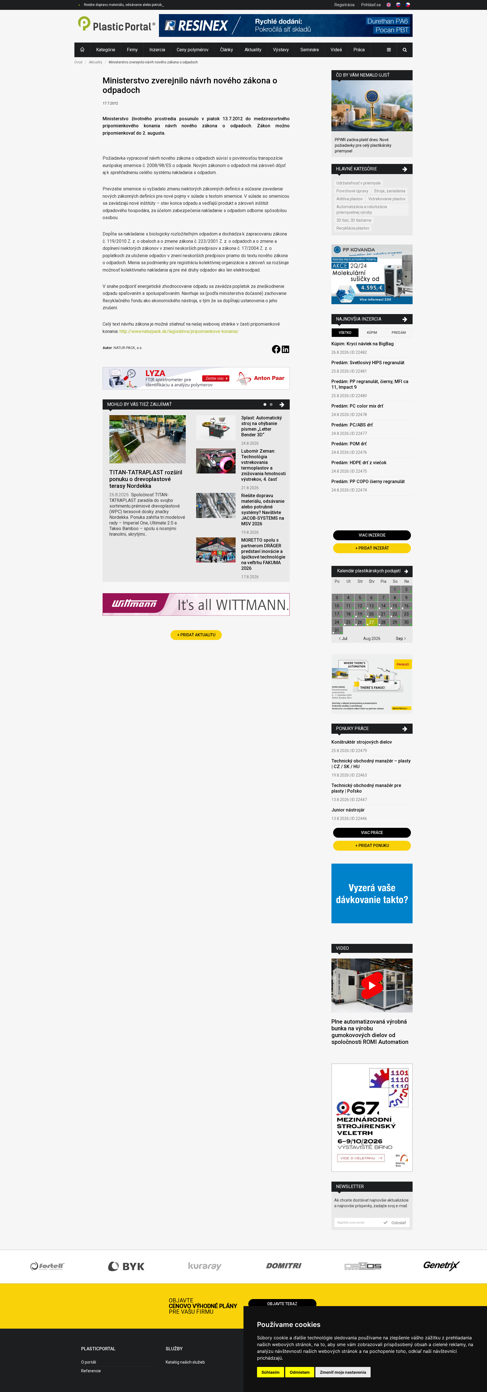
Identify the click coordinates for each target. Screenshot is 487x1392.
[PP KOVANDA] (372, 275)
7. (383, 597)
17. (337, 614)
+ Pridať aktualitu (196, 635)
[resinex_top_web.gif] (286, 26)
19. (360, 614)
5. (360, 597)
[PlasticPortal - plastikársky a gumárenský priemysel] (116, 26)
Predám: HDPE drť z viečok (358, 462)
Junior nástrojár (348, 810)
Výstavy (281, 49)
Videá (336, 49)
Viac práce (372, 832)
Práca (359, 49)
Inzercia (157, 49)
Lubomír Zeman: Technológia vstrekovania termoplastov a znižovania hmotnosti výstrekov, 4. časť (263, 465)
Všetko (345, 333)
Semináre (309, 49)
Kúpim (372, 333)
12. (360, 606)
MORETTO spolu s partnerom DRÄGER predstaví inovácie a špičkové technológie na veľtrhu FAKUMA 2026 (263, 554)
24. (337, 622)
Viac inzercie (372, 535)
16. (406, 606)
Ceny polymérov (193, 49)
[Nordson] (372, 899)
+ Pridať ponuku (372, 845)
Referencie (91, 1371)
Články (226, 49)
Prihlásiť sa (371, 5)
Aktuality (253, 49)
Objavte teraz (282, 1304)
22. (395, 614)
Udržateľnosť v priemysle (359, 183)
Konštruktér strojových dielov (361, 742)
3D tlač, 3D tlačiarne (354, 220)
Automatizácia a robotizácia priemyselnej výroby (362, 209)
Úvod (78, 62)
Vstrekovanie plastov (387, 199)
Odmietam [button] (300, 1372)
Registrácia (345, 5)
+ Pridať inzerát (372, 548)
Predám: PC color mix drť (357, 406)
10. (337, 606)
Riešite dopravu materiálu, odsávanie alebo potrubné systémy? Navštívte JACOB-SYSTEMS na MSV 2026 (164, 5)
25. (348, 622)
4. (348, 597)
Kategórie (105, 49)
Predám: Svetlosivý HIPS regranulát (367, 362)
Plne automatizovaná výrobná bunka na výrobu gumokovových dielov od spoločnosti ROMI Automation (369, 1031)
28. (383, 622)
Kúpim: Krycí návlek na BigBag (362, 343)
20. (372, 614)
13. (372, 606)
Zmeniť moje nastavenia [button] (343, 1372)
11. (348, 606)
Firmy (132, 49)
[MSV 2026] (372, 1118)
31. (337, 630)
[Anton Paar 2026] (196, 379)
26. (360, 622)
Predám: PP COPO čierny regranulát (368, 481)
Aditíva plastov (350, 199)
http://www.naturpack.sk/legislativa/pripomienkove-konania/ (179, 331)
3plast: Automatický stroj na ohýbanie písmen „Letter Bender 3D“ (261, 426)
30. (406, 622)
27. (372, 622)
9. (406, 597)
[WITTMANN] (196, 606)
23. (406, 614)
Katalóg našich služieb (185, 1362)
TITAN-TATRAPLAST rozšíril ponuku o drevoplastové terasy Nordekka (145, 479)
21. (383, 614)
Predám (399, 333)
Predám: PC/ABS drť (352, 425)
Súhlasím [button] (271, 1372)
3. (337, 597)
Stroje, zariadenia (389, 191)
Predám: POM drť (349, 443)
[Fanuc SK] (372, 684)
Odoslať (398, 1222)
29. (395, 622)
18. (348, 614)
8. (395, 597)
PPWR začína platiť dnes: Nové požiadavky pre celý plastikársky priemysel (363, 145)
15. (395, 606)
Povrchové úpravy (352, 191)
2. (406, 589)
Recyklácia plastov (353, 228)
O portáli (88, 1362)
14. (383, 606)
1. (395, 589)
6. (371, 597)
